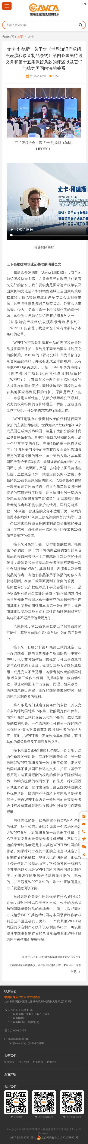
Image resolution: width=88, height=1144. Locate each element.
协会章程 (24, 1062)
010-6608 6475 (17, 1030)
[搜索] (81, 24)
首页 (20, 36)
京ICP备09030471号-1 (23, 1137)
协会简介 (9, 1062)
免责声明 (10, 1074)
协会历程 (38, 1062)
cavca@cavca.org (18, 1038)
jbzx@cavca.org (17, 1043)
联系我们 (52, 1062)
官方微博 (17, 1117)
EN (84, 4)
